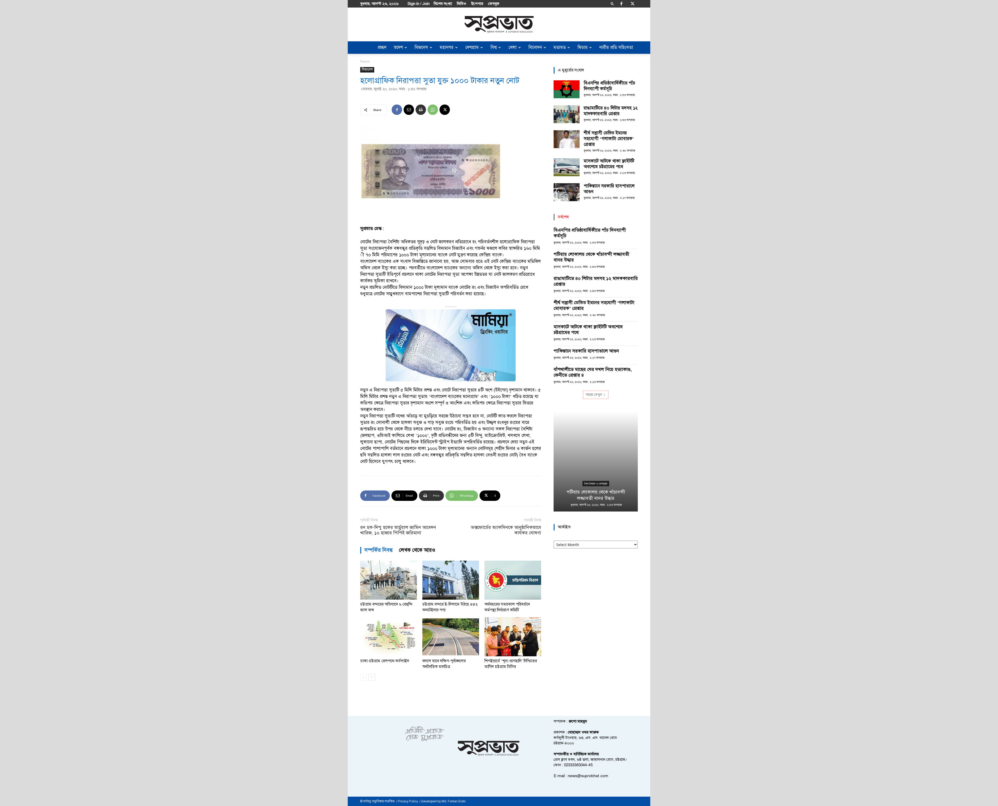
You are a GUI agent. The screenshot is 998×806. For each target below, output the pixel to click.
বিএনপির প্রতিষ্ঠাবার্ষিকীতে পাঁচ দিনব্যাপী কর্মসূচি (609, 85)
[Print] (421, 109)
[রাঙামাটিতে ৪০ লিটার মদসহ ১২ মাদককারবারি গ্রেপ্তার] (567, 114)
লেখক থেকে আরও (417, 550)
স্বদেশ (398, 47)
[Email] (409, 109)
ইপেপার (477, 3)
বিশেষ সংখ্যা (443, 3)
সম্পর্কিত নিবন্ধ (378, 550)
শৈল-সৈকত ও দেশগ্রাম (595, 484)
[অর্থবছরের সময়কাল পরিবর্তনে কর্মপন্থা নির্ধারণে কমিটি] (512, 580)
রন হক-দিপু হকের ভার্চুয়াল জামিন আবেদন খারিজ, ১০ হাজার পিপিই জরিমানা (398, 530)
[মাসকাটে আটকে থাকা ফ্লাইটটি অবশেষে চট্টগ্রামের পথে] (567, 167)
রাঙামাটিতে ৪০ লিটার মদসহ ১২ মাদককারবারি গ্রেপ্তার (611, 110)
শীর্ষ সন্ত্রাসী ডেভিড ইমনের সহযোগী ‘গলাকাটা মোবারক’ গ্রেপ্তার (609, 138)
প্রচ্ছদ (382, 47)
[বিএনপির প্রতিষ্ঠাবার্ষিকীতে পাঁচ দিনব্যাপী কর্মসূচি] (567, 89)
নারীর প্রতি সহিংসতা (616, 47)
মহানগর (447, 47)
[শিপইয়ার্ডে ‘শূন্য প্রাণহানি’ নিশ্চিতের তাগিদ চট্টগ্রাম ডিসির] (512, 636)
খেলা (512, 47)
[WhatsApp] (433, 109)
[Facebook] (621, 3)
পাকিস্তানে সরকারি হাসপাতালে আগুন (586, 351)
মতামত (560, 47)
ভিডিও (461, 3)
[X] (632, 3)
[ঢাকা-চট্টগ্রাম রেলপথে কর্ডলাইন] (388, 636)
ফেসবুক (493, 3)
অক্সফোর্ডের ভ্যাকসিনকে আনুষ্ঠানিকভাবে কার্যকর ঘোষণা (506, 530)
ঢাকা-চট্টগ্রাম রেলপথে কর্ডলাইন (384, 661)
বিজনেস (421, 47)
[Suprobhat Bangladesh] (499, 25)
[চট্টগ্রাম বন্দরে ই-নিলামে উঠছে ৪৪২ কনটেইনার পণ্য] (450, 580)
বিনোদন (535, 47)
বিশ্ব (493, 47)
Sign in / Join (419, 3)
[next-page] (372, 677)
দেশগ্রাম (472, 47)
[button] (612, 3)
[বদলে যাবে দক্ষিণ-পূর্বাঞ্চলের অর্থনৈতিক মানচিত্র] (450, 636)
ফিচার (582, 47)
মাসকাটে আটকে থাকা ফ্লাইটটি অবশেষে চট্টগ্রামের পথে (609, 163)
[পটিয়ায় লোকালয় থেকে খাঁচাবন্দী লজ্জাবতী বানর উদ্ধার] (596, 461)
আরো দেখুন (594, 394)
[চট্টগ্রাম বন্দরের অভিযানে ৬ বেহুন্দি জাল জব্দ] (388, 580)
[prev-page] (363, 677)
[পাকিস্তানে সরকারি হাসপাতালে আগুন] (567, 192)
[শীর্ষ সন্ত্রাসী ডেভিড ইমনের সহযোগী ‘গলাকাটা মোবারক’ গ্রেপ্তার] (567, 139)
